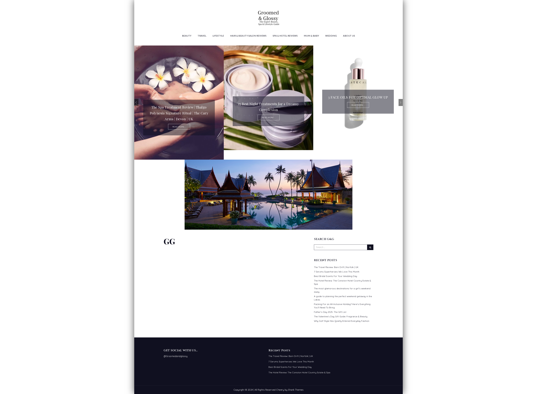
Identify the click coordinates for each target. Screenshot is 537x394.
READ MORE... (179, 126)
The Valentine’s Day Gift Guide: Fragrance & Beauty (340, 316)
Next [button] (401, 102)
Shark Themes (295, 389)
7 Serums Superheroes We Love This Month (336, 271)
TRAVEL (202, 35)
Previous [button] (136, 102)
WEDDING (331, 35)
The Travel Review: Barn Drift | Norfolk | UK (336, 267)
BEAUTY (186, 35)
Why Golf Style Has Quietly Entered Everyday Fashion (341, 321)
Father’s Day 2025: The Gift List (330, 312)
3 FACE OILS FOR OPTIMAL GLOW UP (358, 97)
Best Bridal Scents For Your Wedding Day (335, 276)
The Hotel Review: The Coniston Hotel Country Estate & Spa (299, 372)
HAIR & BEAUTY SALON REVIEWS (248, 35)
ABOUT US (349, 35)
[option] (179, 103)
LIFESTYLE (218, 35)
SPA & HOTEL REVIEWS (285, 35)
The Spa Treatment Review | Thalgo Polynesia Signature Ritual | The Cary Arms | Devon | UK (179, 113)
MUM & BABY (311, 35)
